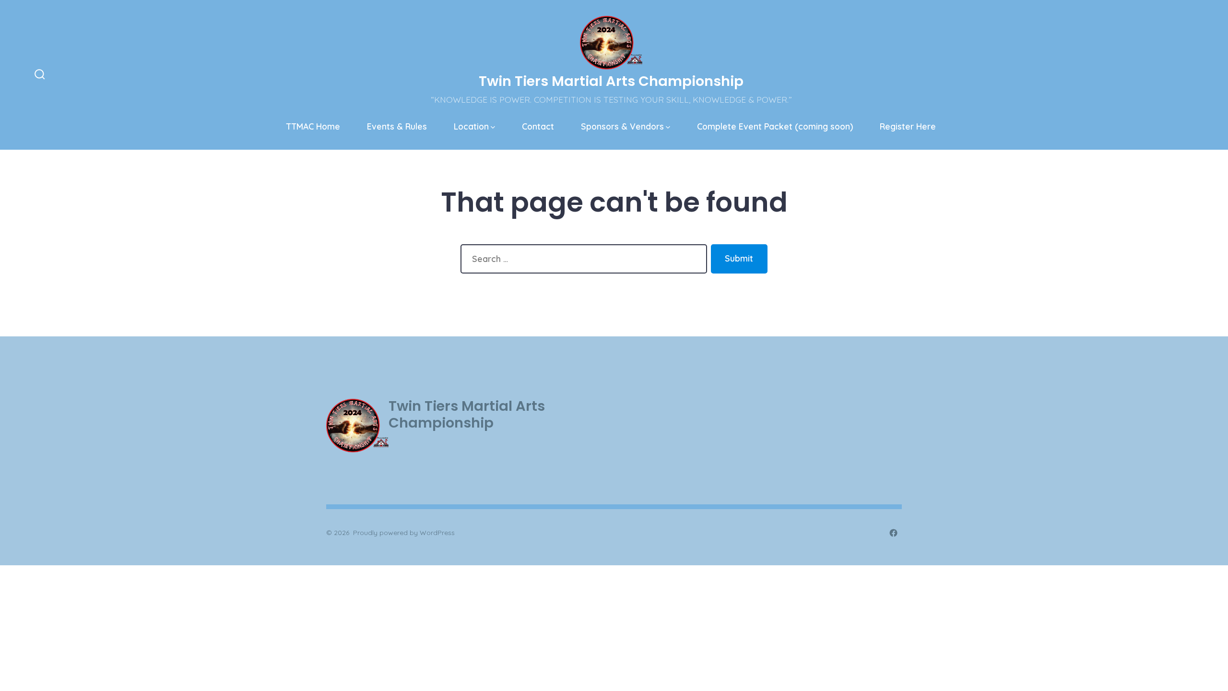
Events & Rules (397, 126)
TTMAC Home (313, 126)
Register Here (908, 126)
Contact (538, 126)
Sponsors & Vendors (622, 126)
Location (471, 126)
